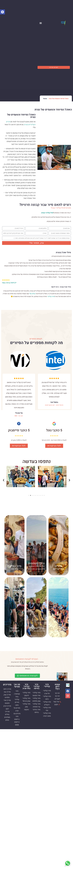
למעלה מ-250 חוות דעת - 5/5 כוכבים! (54, 440)
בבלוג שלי (32, 294)
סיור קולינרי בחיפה (36, 686)
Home (45, 99)
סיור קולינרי (51, 296)
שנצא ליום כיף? (57, 686)
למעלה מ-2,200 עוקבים (19, 440)
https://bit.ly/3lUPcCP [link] (9, 283)
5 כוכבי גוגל (54, 430)
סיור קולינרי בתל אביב (26, 686)
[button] (2, 11)
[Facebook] (67, 691)
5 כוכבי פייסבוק (19, 430)
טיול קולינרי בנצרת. (47, 213)
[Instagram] (67, 695)
